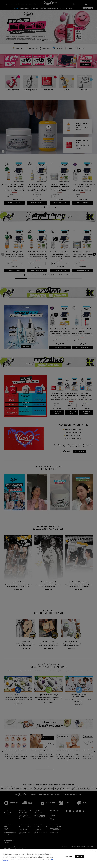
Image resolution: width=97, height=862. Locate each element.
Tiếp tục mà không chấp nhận (90, 851)
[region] (48, 855)
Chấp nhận (79, 856)
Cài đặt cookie (69, 856)
